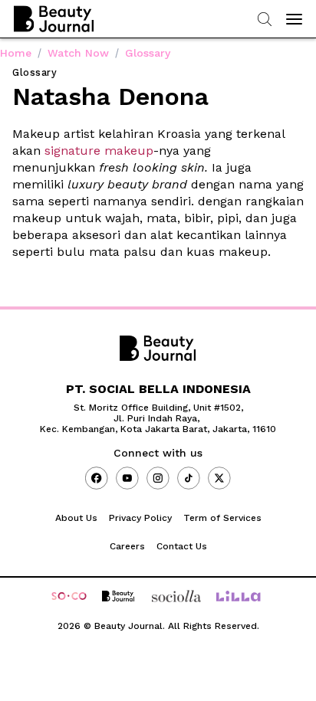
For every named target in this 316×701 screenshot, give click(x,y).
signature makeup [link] (98, 150)
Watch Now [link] (78, 53)
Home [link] (15, 53)
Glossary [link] (147, 53)
